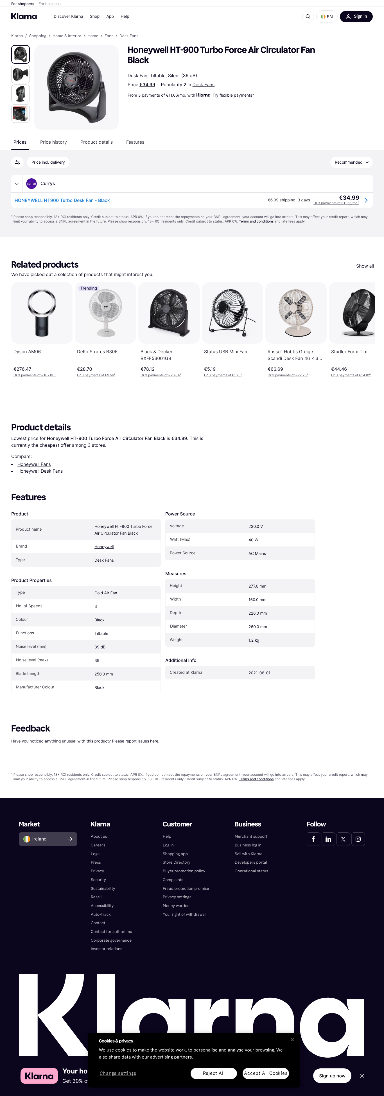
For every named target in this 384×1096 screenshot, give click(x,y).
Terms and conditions (256, 221)
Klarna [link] (17, 36)
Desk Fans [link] (128, 36)
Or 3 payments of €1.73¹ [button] (223, 375)
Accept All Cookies (265, 1073)
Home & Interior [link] (67, 36)
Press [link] (96, 862)
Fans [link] (109, 36)
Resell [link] (96, 897)
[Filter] (17, 162)
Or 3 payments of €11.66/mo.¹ (336, 203)
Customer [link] (177, 824)
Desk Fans (204, 84)
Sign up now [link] (332, 1076)
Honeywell (104, 546)
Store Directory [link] (176, 862)
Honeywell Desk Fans (40, 471)
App (110, 16)
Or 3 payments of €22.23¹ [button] (288, 375)
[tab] (20, 142)
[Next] (365, 329)
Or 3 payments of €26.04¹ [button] (161, 375)
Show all (365, 266)
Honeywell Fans (34, 464)
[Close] (292, 1039)
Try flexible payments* (233, 95)
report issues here (141, 741)
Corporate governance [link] (111, 940)
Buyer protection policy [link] (184, 871)
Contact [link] (98, 923)
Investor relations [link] (106, 948)
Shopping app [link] (175, 854)
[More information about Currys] (16, 183)
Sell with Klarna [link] (248, 854)
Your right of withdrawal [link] (184, 914)
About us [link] (99, 836)
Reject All (214, 1073)
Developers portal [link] (251, 862)
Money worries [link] (176, 905)
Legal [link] (96, 854)
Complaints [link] (173, 879)
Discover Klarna (68, 16)
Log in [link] (168, 845)
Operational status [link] (251, 871)
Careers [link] (98, 845)
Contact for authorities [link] (111, 931)
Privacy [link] (97, 871)
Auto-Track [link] (101, 914)
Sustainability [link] (103, 888)
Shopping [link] (37, 36)
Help (125, 16)
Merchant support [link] (251, 836)
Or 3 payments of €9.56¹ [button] (96, 375)
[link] (313, 839)
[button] (327, 16)
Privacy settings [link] (177, 897)
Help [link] (167, 836)
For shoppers (22, 4)
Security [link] (98, 879)
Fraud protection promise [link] (186, 888)
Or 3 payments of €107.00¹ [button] (34, 375)
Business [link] (248, 824)
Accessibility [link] (102, 905)
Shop (95, 16)
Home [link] (92, 36)
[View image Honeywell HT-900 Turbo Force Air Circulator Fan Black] (20, 54)
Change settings (118, 1073)
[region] (194, 1060)
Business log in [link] (248, 845)
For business (50, 4)
